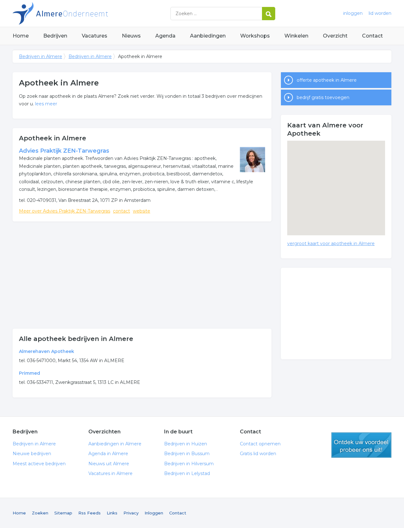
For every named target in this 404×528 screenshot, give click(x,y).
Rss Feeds (89, 512)
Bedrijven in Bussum (187, 453)
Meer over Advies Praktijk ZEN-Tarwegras (64, 211)
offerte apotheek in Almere (327, 80)
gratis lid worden (361, 445)
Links (112, 512)
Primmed (29, 373)
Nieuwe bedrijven (32, 453)
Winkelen (296, 36)
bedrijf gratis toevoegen (323, 97)
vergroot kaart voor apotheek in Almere (331, 243)
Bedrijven (55, 36)
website (141, 211)
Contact (372, 36)
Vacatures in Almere (110, 473)
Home (21, 36)
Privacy (131, 512)
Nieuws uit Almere (108, 463)
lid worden (380, 13)
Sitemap (63, 512)
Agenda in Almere (108, 453)
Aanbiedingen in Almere (114, 444)
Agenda (165, 36)
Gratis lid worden (258, 453)
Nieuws (131, 36)
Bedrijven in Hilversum (189, 463)
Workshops (255, 36)
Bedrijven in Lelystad (187, 473)
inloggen (353, 13)
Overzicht (335, 36)
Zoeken (40, 512)
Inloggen (154, 512)
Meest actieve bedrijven (39, 463)
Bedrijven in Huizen (185, 444)
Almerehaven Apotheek (46, 351)
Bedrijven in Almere (91, 13)
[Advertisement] (142, 275)
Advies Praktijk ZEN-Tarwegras (64, 150)
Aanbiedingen (208, 36)
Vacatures (94, 36)
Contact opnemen (260, 444)
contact (121, 211)
